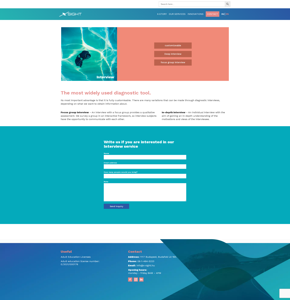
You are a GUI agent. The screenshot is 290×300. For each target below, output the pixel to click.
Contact (212, 14)
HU (222, 14)
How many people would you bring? (121, 172)
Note (106, 182)
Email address (110, 163)
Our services (177, 14)
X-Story (162, 14)
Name (106, 153)
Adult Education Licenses (76, 256)
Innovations (195, 14)
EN (227, 14)
